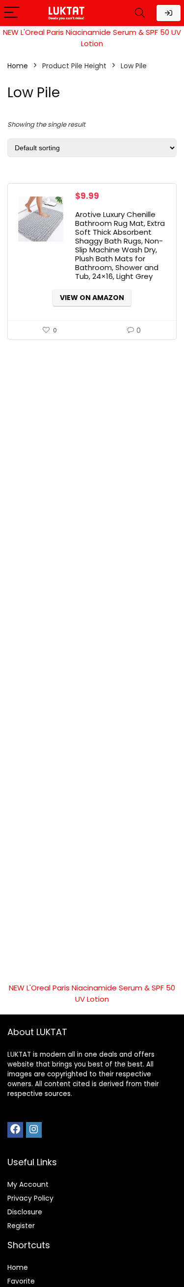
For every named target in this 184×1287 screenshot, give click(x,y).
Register (21, 1226)
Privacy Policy (30, 1198)
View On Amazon (92, 297)
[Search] (140, 13)
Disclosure (24, 1212)
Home (17, 66)
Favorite (21, 1281)
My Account (28, 1184)
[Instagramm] (34, 1130)
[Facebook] (15, 1130)
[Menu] (12, 13)
